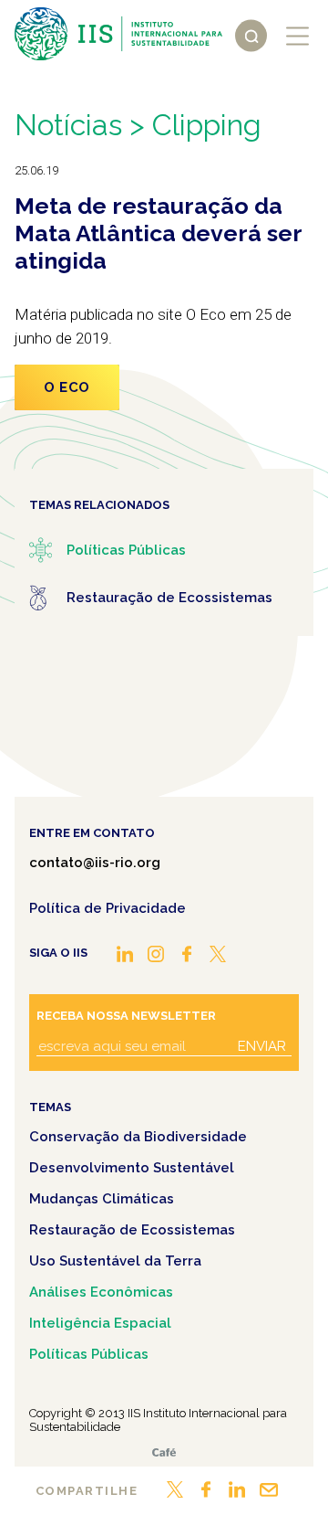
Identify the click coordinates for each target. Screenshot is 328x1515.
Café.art (164, 1452)
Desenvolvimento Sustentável (131, 1168)
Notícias (68, 125)
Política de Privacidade (107, 908)
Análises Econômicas (101, 1292)
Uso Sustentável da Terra (115, 1261)
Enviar (262, 1046)
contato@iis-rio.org (94, 862)
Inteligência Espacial (100, 1323)
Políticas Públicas (89, 1354)
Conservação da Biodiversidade (138, 1136)
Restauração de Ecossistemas (132, 1230)
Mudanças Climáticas (101, 1199)
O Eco (67, 387)
